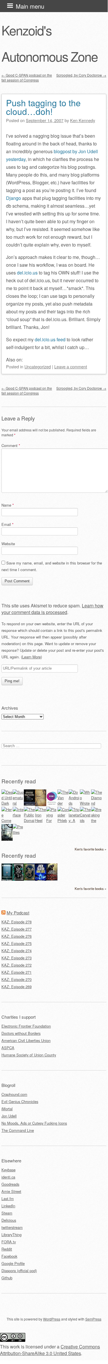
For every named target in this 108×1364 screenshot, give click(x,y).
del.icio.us (27, 272)
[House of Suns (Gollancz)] (29, 804)
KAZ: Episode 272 (16, 965)
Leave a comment (70, 366)
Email (7, 524)
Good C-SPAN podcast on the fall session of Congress (26, 77)
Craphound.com (14, 1094)
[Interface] (18, 815)
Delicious (8, 1220)
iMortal (7, 1108)
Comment (10, 445)
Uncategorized (37, 366)
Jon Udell (9, 1116)
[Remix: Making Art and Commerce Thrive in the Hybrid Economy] (51, 804)
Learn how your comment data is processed (52, 608)
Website (8, 543)
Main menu (30, 6)
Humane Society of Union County (28, 1055)
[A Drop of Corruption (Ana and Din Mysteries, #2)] (18, 879)
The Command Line (17, 1130)
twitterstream (12, 1227)
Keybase (8, 1169)
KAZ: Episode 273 (16, 958)
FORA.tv (8, 1241)
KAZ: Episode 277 (16, 929)
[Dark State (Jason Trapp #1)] (40, 880)
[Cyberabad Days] (7, 839)
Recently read (18, 781)
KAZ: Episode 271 (16, 972)
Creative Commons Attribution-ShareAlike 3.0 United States (50, 1350)
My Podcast (18, 913)
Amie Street (11, 1191)
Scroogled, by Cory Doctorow (81, 75)
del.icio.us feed (50, 339)
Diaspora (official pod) (19, 1270)
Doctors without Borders (21, 1033)
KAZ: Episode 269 (16, 986)
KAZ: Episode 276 (16, 936)
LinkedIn (8, 1205)
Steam (6, 1213)
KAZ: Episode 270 (16, 979)
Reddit (6, 1249)
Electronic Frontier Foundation (26, 1026)
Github (6, 1277)
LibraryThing (11, 1234)
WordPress (51, 1318)
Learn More (31, 657)
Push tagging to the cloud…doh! (43, 107)
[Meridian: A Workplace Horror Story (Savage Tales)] (7, 880)
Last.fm (7, 1198)
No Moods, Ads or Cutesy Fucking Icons (34, 1123)
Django (13, 198)
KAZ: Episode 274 (16, 950)
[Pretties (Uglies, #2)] (18, 832)
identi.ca (8, 1177)
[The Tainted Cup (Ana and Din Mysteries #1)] (29, 879)
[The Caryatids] (85, 820)
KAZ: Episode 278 (16, 922)
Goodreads (10, 1184)
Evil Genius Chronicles (19, 1101)
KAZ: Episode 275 (16, 943)
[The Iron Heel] (40, 820)
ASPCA (7, 1047)
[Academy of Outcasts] (51, 879)
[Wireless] (40, 804)
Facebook (9, 1256)
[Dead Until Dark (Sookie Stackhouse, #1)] (7, 803)
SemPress (93, 1318)
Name (7, 505)
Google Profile (13, 1263)
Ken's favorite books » (90, 849)
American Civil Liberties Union (26, 1040)
